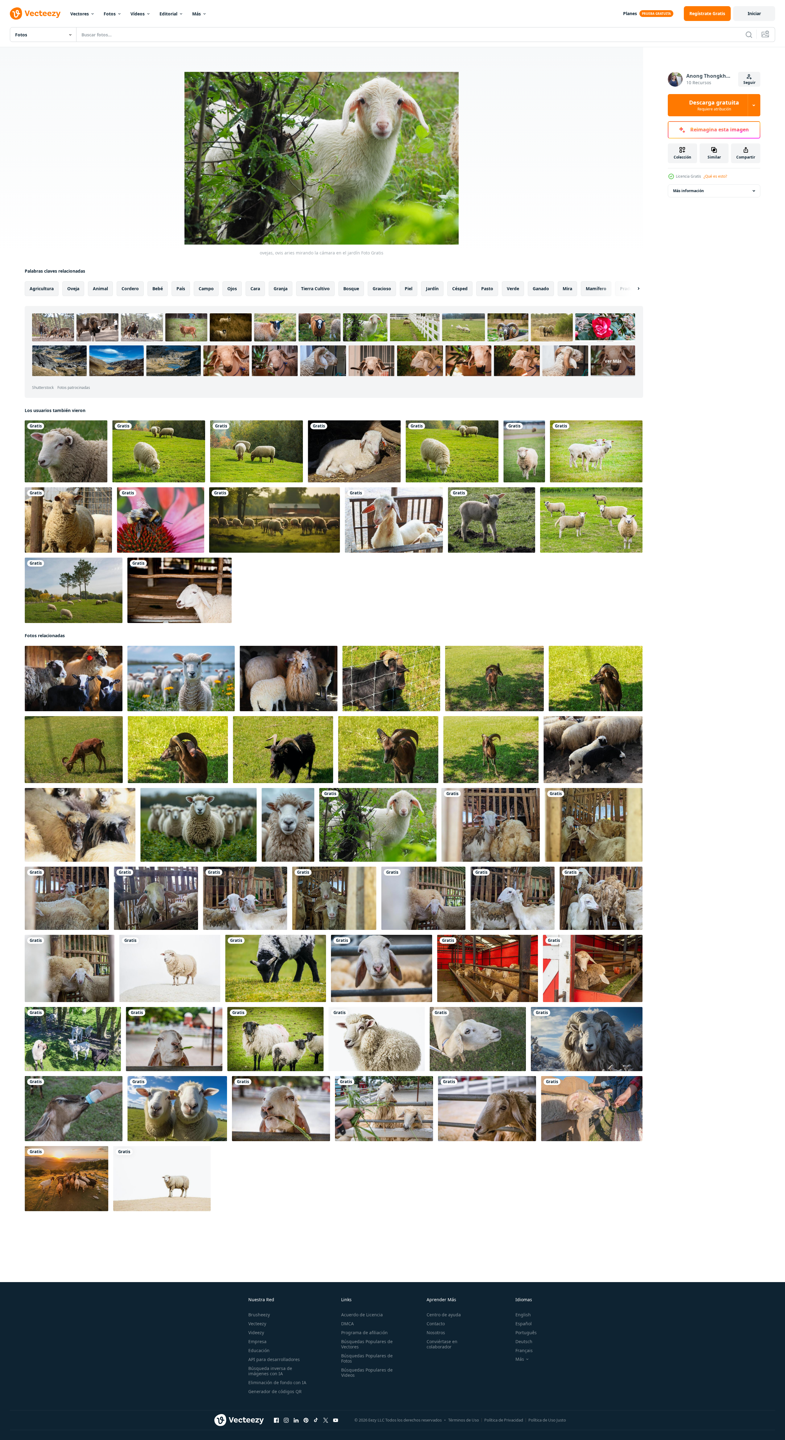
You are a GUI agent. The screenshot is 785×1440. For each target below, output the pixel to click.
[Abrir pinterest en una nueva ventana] (306, 1420)
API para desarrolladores (274, 1359)
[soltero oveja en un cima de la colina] (162, 1178)
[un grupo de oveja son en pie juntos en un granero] (73, 678)
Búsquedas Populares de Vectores (367, 1344)
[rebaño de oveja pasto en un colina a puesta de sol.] (274, 520)
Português (526, 1332)
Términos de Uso (463, 1420)
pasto (487, 288)
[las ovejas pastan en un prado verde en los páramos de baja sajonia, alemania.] (591, 520)
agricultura (42, 288)
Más (196, 14)
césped (460, 288)
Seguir (749, 82)
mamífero (596, 288)
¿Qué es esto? (715, 176)
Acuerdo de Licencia (362, 1315)
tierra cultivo (315, 288)
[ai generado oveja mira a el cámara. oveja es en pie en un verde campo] (288, 825)
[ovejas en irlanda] (275, 968)
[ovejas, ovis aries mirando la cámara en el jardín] (377, 825)
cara (255, 288)
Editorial (168, 14)
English (523, 1315)
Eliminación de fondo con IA (277, 1382)
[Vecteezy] (35, 13)
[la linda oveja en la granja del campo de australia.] (524, 451)
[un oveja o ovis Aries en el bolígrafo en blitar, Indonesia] (490, 825)
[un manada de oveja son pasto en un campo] (592, 749)
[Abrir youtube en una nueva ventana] (335, 1420)
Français (524, 1350)
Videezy (256, 1332)
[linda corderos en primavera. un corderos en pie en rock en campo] (181, 678)
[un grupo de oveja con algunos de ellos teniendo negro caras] (80, 825)
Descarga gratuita (714, 105)
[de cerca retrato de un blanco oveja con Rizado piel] (376, 1039)
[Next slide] (633, 288)
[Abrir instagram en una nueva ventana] (286, 1420)
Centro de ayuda (444, 1315)
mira (567, 288)
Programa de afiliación (364, 1332)
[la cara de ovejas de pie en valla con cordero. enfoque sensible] (394, 520)
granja (280, 288)
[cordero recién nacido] (354, 451)
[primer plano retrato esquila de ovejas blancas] (478, 1039)
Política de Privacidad (503, 1420)
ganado (541, 288)
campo (206, 288)
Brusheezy (259, 1315)
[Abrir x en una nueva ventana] (325, 1420)
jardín (432, 288)
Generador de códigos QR (275, 1391)
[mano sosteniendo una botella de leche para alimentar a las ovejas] (73, 1108)
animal (100, 288)
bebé (157, 288)
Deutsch (523, 1341)
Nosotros (436, 1332)
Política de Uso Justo (547, 1420)
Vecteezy (257, 1324)
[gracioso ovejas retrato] (177, 1108)
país (180, 288)
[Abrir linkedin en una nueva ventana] (296, 1420)
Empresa (257, 1341)
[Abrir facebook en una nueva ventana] (276, 1420)
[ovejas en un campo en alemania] (66, 451)
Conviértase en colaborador (442, 1344)
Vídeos (137, 14)
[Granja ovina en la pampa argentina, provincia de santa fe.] (68, 520)
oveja (73, 288)
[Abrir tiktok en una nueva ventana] (315, 1420)
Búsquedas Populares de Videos (367, 1372)
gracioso (382, 288)
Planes (630, 13)
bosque (351, 288)
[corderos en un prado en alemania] (491, 520)
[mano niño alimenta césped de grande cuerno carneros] (591, 1108)
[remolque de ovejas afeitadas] (596, 451)
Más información (688, 190)
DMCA (347, 1324)
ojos (232, 288)
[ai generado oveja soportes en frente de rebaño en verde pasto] (198, 825)
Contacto (436, 1324)
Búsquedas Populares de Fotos (367, 1358)
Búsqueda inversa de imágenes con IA (270, 1370)
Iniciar (754, 13)
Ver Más (613, 361)
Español (523, 1324)
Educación (259, 1350)
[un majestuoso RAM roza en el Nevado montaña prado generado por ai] (586, 1039)
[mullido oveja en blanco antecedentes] (169, 968)
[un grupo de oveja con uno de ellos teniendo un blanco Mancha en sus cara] (288, 678)
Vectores (79, 14)
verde (513, 288)
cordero (130, 288)
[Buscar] (749, 34)
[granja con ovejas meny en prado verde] (158, 451)
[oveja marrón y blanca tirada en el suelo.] (179, 590)
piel (408, 288)
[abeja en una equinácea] (160, 520)
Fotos (110, 14)
